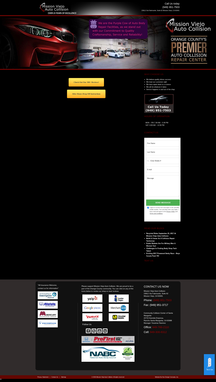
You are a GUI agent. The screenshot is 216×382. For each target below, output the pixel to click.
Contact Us (54, 377)
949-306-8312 (158, 332)
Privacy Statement (42, 377)
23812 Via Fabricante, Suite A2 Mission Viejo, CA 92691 (161, 10)
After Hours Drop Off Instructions (86, 94)
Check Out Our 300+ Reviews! (86, 82)
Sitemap (63, 377)
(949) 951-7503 (162, 300)
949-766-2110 (160, 327)
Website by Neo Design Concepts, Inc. (167, 377)
